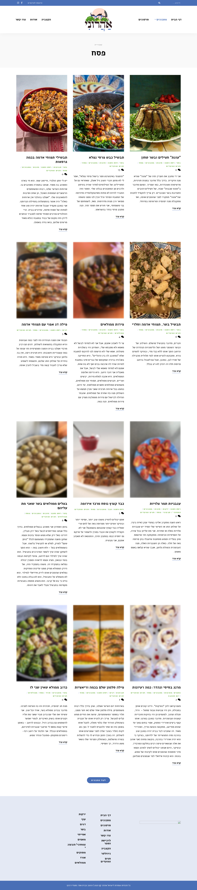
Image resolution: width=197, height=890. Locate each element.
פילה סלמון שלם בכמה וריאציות (99, 687)
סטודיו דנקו (72, 885)
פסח (141, 162)
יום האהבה (173, 696)
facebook (22, 3)
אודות (33, 19)
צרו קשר (21, 19)
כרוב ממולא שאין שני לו (48, 687)
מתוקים (168, 692)
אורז (48, 692)
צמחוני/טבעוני (76, 846)
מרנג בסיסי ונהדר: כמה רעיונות (156, 687)
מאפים (177, 692)
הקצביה (46, 19)
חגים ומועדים (173, 166)
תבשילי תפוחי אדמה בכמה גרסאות (46, 159)
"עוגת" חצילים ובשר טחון (161, 157)
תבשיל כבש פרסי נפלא (106, 157)
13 (119, 170)
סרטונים (144, 19)
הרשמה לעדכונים (35, 2)
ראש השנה (170, 162)
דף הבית (176, 19)
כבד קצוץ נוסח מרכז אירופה (102, 503)
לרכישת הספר (106, 841)
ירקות (166, 509)
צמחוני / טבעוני (172, 512)
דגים (64, 330)
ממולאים (119, 333)
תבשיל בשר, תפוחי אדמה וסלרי (156, 324)
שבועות (57, 167)
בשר (179, 162)
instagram (18, 3)
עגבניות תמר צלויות (165, 503)
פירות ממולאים (112, 324)
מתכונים (162, 19)
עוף (110, 509)
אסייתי (81, 834)
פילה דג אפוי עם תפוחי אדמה (44, 324)
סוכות (159, 162)
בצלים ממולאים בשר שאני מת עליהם (44, 505)
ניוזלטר (106, 853)
